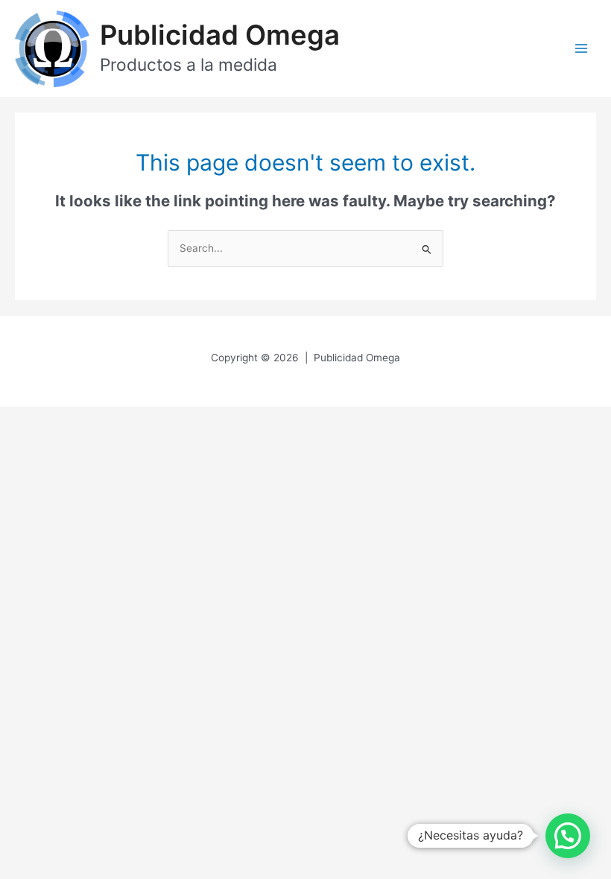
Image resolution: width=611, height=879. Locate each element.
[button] (567, 835)
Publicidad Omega (220, 35)
